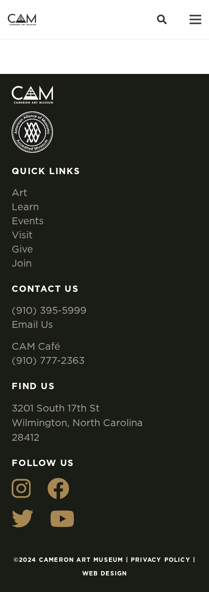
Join (22, 263)
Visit (22, 235)
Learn (25, 206)
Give (22, 249)
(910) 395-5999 (49, 310)
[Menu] (195, 19)
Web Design (104, 573)
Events (28, 221)
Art (19, 192)
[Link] (22, 20)
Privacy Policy (161, 560)
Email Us (32, 324)
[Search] (162, 19)
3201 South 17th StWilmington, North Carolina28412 (77, 422)
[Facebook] (58, 489)
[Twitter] (23, 519)
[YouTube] (62, 519)
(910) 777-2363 (48, 360)
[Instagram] (21, 489)
